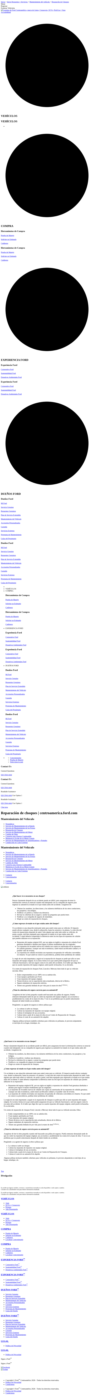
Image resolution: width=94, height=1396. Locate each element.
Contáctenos (10, 1384)
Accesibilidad (6, 12)
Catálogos (4, 243)
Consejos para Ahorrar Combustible (18, 836)
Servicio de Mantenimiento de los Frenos (20, 828)
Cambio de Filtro (12, 834)
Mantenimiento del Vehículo (11, 519)
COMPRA (6, 1229)
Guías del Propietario (8, 539)
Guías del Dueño (12, 1311)
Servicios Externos (7, 531)
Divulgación (6, 1175)
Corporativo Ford (7, 369)
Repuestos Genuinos (8, 511)
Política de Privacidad (13, 1346)
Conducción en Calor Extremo (17, 843)
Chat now (4, 807)
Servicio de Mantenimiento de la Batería (20, 826)
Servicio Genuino (7, 507)
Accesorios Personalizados (10, 523)
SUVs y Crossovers (13, 1205)
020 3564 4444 (6, 775)
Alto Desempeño (12, 1209)
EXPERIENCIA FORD (13, 1260)
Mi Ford (4, 503)
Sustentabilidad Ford (8, 373)
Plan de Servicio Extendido (11, 515)
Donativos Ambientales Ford (11, 377)
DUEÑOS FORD (10, 1290)
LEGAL (5, 1341)
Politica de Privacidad (13, 1382)
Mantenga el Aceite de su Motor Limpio (20, 838)
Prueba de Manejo (7, 236)
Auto (7, 1203)
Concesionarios (11, 877)
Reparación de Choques (14, 830)
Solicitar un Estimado (8, 239)
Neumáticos (10, 824)
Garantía (4, 527)
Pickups (8, 1207)
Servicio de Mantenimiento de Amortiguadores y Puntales (26, 840)
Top (2, 1171)
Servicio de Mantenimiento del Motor (19, 832)
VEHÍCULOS (7, 1198)
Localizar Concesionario (14, 1240)
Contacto (9, 875)
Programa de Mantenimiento (11, 535)
